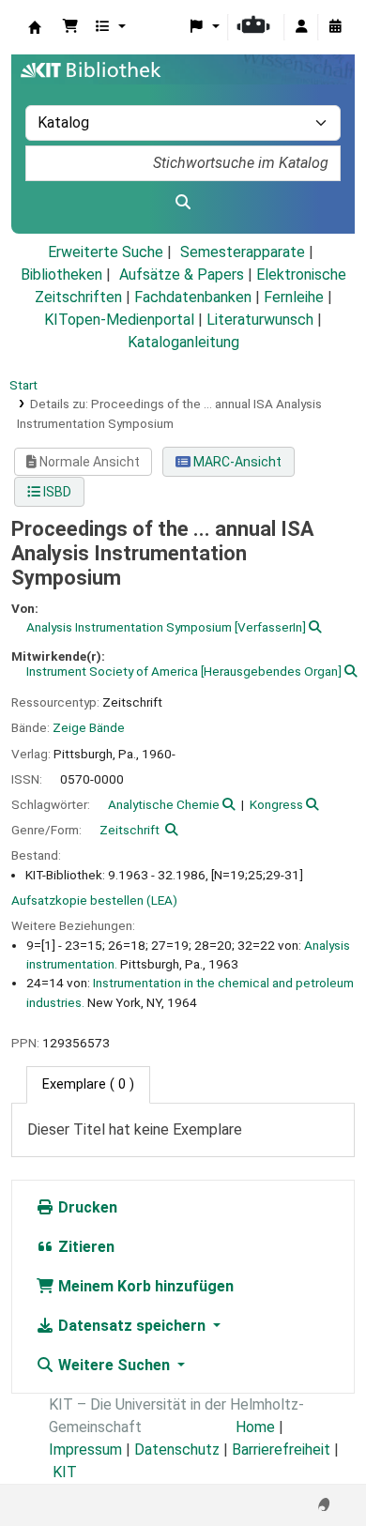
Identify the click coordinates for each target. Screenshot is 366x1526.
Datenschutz (177, 1449)
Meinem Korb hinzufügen (144, 1286)
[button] (70, 27)
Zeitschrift (129, 829)
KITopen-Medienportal (119, 319)
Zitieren (84, 1247)
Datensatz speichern (131, 1326)
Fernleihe (294, 297)
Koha (34, 27)
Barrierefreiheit (281, 1449)
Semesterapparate (242, 252)
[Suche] (183, 203)
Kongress (276, 804)
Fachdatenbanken (193, 297)
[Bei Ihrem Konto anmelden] (301, 27)
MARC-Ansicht (236, 461)
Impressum (85, 1449)
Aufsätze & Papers (181, 274)
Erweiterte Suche (105, 252)
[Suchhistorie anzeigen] (335, 27)
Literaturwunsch (259, 319)
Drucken (85, 1207)
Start (23, 384)
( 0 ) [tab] (88, 1084)
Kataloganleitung (183, 342)
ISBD (55, 491)
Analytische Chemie (164, 804)
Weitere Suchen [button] (114, 1365)
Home (255, 1427)
